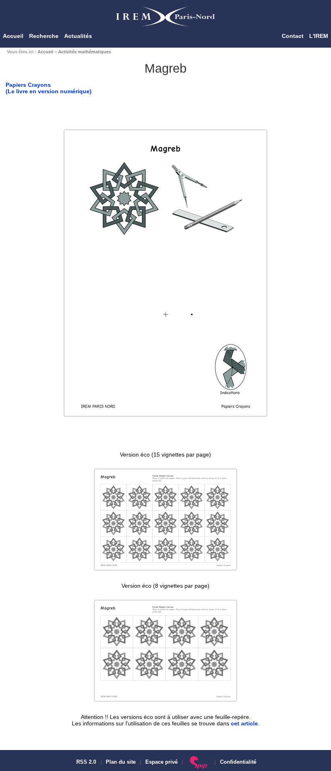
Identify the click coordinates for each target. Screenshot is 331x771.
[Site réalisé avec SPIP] (198, 762)
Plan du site (121, 762)
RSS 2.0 (85, 762)
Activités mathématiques (84, 51)
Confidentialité (238, 762)
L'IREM (318, 36)
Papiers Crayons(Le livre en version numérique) (49, 88)
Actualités (78, 36)
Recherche (44, 36)
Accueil (13, 36)
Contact (293, 36)
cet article (244, 723)
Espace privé (161, 762)
